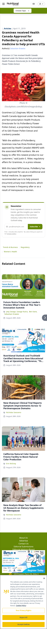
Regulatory (25, 247)
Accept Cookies (23, 624)
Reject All (23, 617)
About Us (23, 537)
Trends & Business (10, 247)
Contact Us (24, 543)
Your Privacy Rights (23, 610)
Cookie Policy (21, 605)
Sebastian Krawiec (11, 314)
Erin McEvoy (11, 463)
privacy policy (11, 234)
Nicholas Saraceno (13, 412)
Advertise (23, 540)
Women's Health (10, 251)
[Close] (44, 578)
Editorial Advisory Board (23, 549)
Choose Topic (21, 10)
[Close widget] (42, 553)
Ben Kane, (33, 311)
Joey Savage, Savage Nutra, (17, 311)
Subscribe (34, 226)
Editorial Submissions (23, 546)
